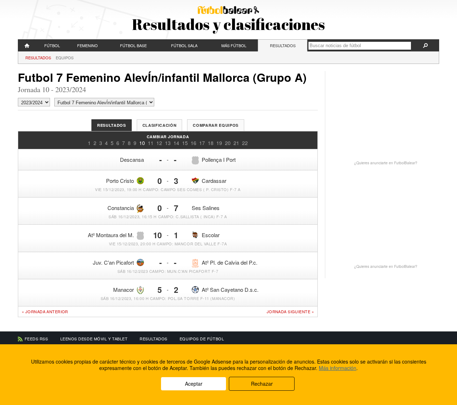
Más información (337, 367)
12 (159, 142)
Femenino (87, 45)
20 (228, 142)
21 (236, 142)
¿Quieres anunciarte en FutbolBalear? (385, 162)
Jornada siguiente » (290, 311)
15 (185, 142)
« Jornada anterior (45, 311)
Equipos (65, 57)
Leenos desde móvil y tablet (94, 338)
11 (151, 142)
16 (193, 142)
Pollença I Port (219, 159)
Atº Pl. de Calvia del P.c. (229, 262)
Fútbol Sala (184, 45)
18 (211, 142)
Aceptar (193, 383)
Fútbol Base (133, 45)
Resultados (283, 45)
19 (219, 142)
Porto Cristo (120, 180)
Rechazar (262, 383)
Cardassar (214, 180)
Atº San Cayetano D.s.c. (230, 289)
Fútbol (52, 45)
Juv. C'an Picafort (113, 262)
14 (176, 142)
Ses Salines (206, 207)
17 (202, 142)
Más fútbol (233, 45)
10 (142, 142)
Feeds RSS (36, 338)
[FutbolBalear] (27, 45)
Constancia (120, 207)
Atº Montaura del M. (111, 235)
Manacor (123, 289)
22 (245, 142)
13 (168, 142)
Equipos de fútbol (202, 338)
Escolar (211, 235)
